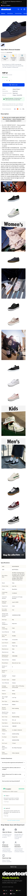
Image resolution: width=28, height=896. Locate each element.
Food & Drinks (18, 13)
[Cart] (24, 9)
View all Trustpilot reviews (13, 820)
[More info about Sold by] (20, 89)
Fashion (25, 13)
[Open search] (18, 9)
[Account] (21, 9)
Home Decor (10, 13)
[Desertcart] (6, 9)
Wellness (3, 13)
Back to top (13, 866)
